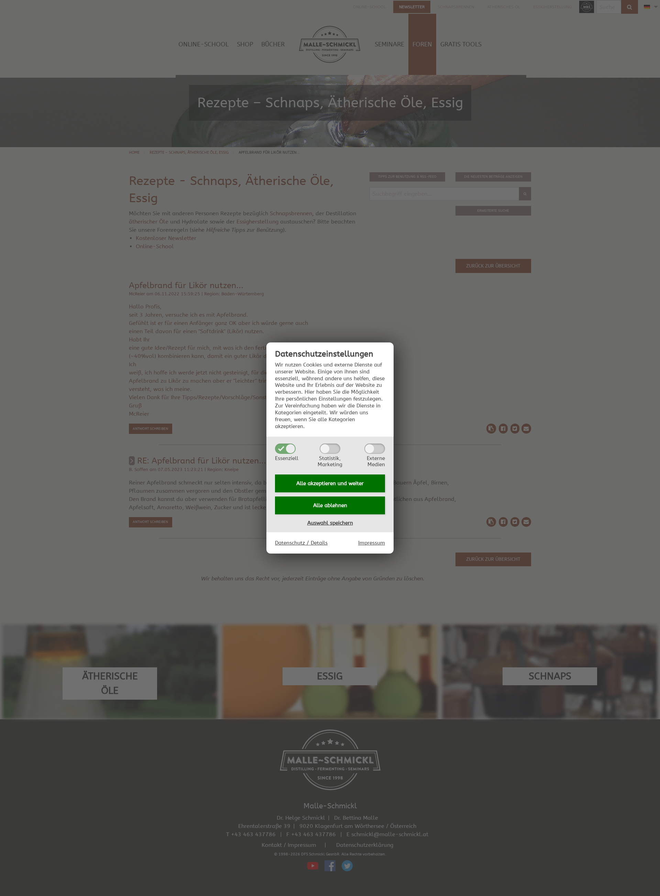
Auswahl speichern (330, 523)
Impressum (371, 543)
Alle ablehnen (330, 505)
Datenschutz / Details (301, 543)
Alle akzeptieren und (330, 483)
